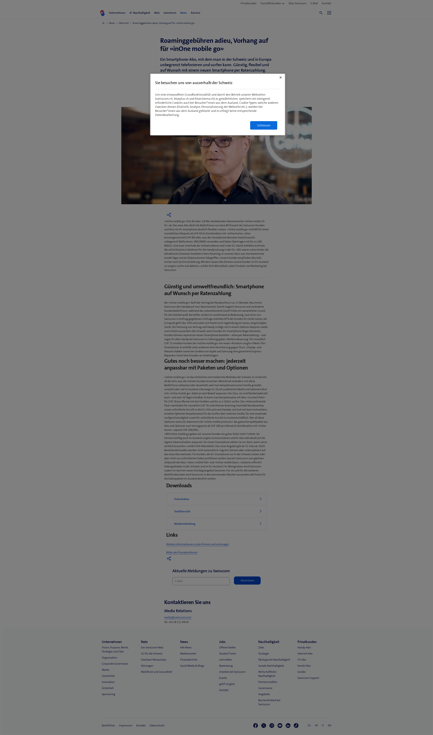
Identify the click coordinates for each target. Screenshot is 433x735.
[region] (217, 104)
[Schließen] (280, 77)
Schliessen (263, 125)
